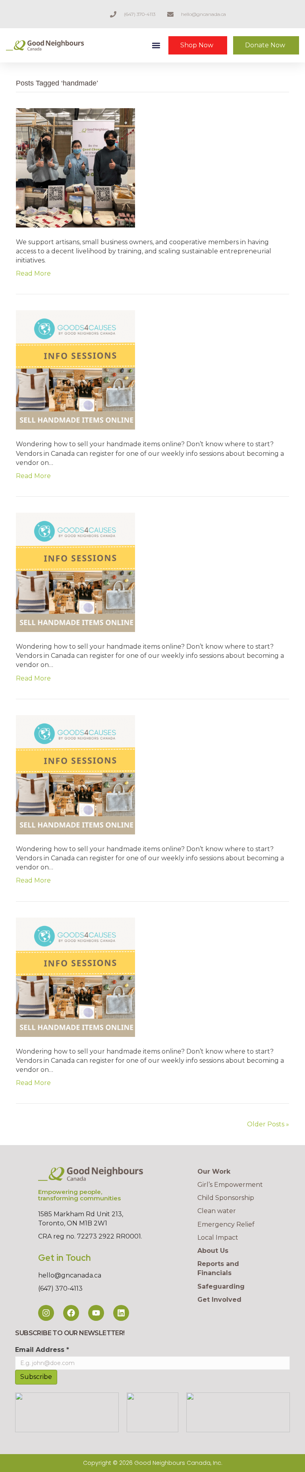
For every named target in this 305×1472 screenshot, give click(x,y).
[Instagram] (46, 1313)
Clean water (216, 1211)
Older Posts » (268, 1124)
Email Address (42, 1349)
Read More (33, 273)
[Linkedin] (121, 1313)
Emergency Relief (226, 1224)
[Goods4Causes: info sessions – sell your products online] (75, 369)
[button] (156, 45)
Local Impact (217, 1237)
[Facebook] (71, 1313)
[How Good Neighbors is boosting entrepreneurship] (75, 167)
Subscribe (36, 1377)
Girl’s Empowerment (230, 1184)
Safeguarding (221, 1286)
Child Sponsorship (225, 1198)
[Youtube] (96, 1313)
